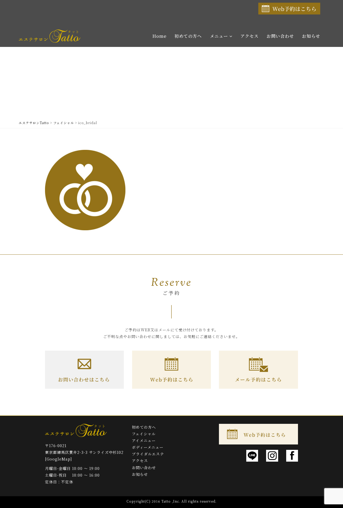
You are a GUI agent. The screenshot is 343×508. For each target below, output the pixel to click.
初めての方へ (188, 36)
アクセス (249, 36)
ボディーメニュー (147, 447)
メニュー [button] (219, 36)
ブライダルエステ (148, 454)
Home (159, 36)
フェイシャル (144, 433)
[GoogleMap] (58, 459)
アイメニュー (144, 440)
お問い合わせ (280, 36)
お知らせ (311, 36)
